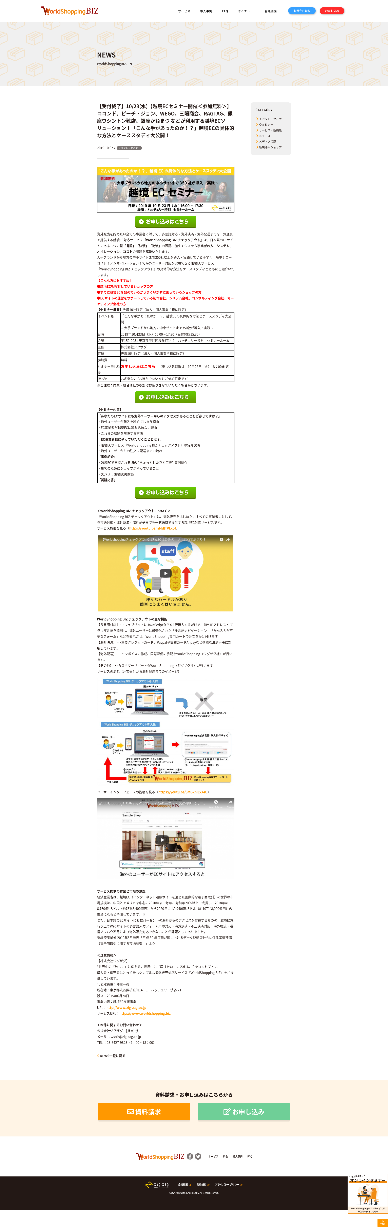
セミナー (244, 11)
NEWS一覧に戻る (112, 1055)
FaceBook (190, 1156)
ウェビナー (266, 124)
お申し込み (332, 11)
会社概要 (183, 1184)
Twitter (198, 1156)
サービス (184, 11)
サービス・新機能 (270, 130)
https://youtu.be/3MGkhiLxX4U (183, 791)
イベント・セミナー (272, 119)
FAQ (225, 11)
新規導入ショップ (270, 147)
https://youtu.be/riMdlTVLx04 (152, 528)
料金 (225, 1156)
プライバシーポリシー (227, 1184)
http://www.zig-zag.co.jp (126, 1007)
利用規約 (201, 1184)
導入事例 (206, 11)
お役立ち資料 (301, 11)
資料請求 (148, 1111)
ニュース (264, 136)
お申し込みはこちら (138, 366)
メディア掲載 (267, 141)
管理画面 (271, 11)
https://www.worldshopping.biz (145, 1013)
